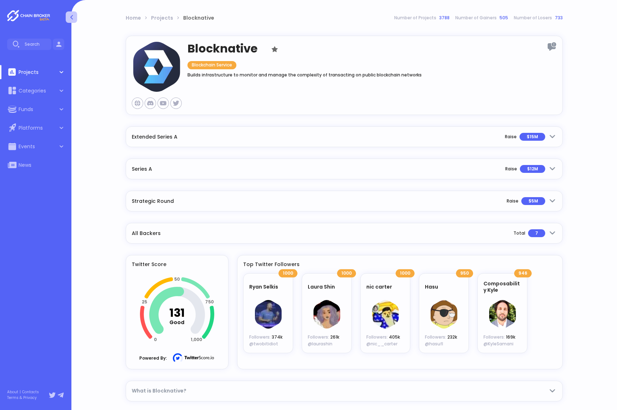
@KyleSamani (498, 344)
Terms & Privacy (22, 398)
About (12, 392)
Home (133, 18)
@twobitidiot (263, 344)
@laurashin (320, 344)
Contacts (30, 392)
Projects (162, 18)
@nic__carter (381, 344)
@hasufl (434, 344)
